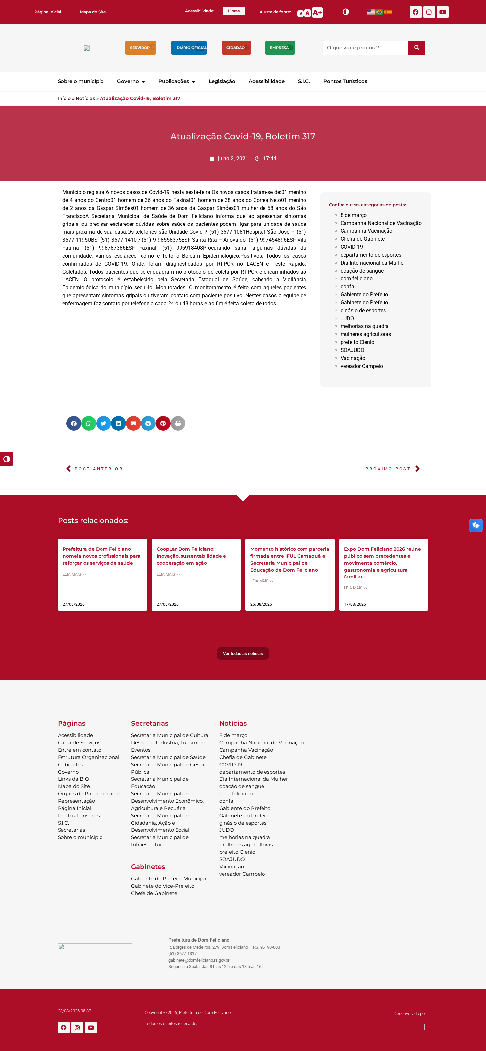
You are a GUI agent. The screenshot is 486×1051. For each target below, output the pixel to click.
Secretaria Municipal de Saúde (168, 757)
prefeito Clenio (357, 342)
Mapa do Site (93, 11)
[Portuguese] (379, 12)
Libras (234, 10)
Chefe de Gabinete (154, 893)
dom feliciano (357, 278)
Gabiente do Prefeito (364, 294)
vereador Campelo (362, 366)
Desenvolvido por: (410, 1013)
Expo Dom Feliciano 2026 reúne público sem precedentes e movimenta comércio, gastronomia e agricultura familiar (382, 563)
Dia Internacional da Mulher (373, 263)
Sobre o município (81, 81)
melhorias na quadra (365, 326)
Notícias (85, 98)
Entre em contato (79, 750)
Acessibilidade (267, 81)
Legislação (222, 81)
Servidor (140, 47)
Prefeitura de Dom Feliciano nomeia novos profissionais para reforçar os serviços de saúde (102, 556)
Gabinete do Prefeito (364, 302)
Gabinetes (70, 764)
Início (64, 98)
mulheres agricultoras (366, 334)
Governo (128, 81)
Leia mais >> (74, 574)
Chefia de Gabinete (363, 239)
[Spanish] (388, 12)
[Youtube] (443, 12)
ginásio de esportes (363, 310)
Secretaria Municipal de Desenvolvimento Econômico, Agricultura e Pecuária (167, 800)
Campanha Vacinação (366, 231)
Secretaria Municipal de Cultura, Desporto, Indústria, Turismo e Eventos (170, 742)
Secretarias (71, 830)
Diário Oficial (192, 47)
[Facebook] (416, 12)
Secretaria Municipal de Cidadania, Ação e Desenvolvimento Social (160, 822)
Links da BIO (73, 779)
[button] (73, 423)
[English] (371, 12)
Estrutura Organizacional (88, 757)
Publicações (173, 81)
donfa (347, 286)
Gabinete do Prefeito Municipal (169, 879)
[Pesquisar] (416, 48)
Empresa (279, 47)
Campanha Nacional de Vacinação (381, 223)
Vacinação (353, 358)
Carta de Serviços (79, 742)
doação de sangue (362, 271)
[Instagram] (429, 12)
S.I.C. (304, 81)
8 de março (354, 215)
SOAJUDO (352, 350)
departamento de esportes (371, 255)
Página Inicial (47, 11)
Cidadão (235, 47)
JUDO (347, 318)
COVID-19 (352, 247)
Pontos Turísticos (345, 81)
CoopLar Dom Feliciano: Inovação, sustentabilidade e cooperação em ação (191, 556)
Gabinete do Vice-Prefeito (162, 886)
